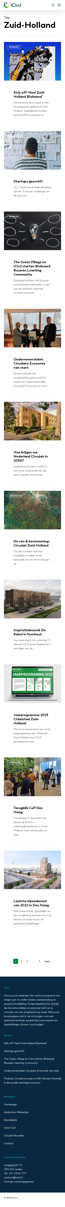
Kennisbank (10, 1120)
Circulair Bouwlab (14, 1135)
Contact (9, 1143)
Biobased (14, 47)
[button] (59, 5)
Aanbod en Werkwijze (16, 1112)
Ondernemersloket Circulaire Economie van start (31, 1070)
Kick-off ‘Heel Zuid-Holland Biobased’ (25, 1043)
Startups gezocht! (14, 1051)
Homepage (10, 1104)
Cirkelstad (15, 407)
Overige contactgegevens (19, 1181)
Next (47, 961)
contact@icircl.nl (13, 1177)
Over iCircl (10, 1127)
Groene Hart (16, 314)
